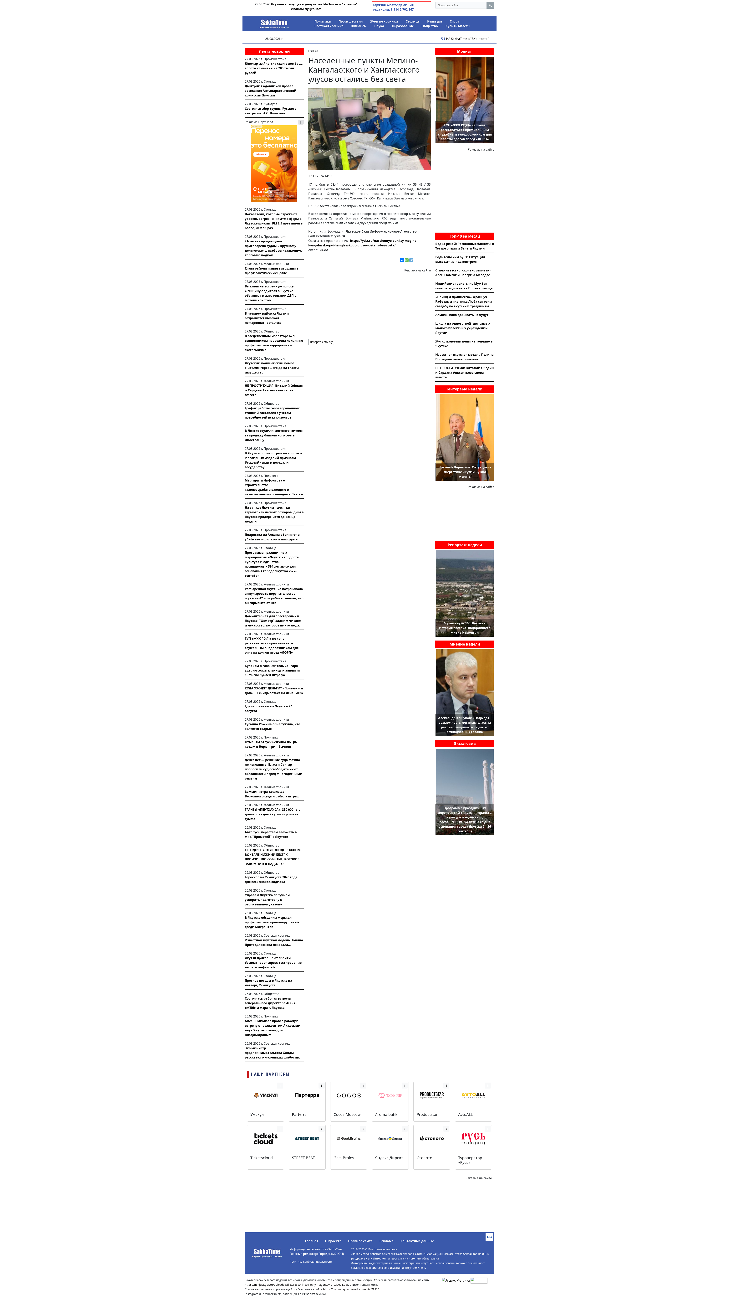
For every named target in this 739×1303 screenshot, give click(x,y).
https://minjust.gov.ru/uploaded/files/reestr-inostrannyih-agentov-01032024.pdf (296, 1284)
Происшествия (351, 21)
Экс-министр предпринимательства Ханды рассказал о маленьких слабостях (272, 1052)
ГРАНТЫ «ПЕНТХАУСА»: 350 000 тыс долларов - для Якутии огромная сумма (272, 814)
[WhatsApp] (407, 260)
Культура (434, 21)
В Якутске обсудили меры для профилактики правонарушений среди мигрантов (272, 922)
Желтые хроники (384, 21)
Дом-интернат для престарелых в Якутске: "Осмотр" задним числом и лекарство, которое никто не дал (273, 620)
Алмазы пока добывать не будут (461, 315)
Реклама (387, 1241)
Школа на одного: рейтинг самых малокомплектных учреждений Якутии (462, 328)
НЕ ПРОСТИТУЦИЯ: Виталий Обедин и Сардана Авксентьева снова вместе (274, 390)
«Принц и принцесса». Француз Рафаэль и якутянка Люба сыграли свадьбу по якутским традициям (463, 301)
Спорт (454, 21)
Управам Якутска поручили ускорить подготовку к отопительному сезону (267, 899)
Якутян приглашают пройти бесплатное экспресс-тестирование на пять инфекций (273, 962)
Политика (322, 21)
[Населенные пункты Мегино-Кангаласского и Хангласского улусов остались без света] (369, 128)
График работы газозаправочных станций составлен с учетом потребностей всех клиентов (272, 413)
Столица (413, 21)
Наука (379, 26)
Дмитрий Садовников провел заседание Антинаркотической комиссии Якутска (270, 90)
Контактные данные (417, 1241)
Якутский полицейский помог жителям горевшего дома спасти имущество (272, 367)
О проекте (333, 1241)
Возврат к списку (321, 342)
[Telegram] (411, 260)
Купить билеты (458, 26)
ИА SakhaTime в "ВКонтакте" (467, 39)
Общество (429, 26)
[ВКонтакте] (402, 260)
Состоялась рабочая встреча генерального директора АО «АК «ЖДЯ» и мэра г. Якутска (271, 1003)
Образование (403, 26)
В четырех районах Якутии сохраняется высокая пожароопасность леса (267, 318)
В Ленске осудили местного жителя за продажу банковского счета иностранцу (274, 435)
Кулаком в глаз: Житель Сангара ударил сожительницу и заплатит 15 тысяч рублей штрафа (273, 670)
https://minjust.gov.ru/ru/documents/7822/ (351, 1289)
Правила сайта (360, 1241)
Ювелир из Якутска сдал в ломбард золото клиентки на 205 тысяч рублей (274, 68)
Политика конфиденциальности (311, 1261)
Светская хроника (329, 26)
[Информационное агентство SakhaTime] (274, 23)
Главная (311, 1241)
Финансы (359, 26)
